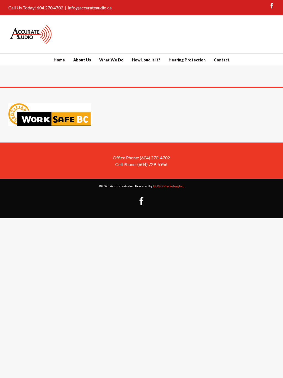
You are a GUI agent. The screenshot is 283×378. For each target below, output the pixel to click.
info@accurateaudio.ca (90, 7)
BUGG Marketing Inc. (168, 186)
